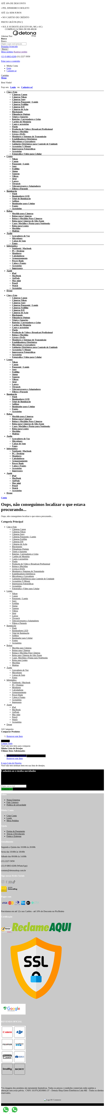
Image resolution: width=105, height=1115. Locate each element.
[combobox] (13, 43)
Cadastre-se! (27, 87)
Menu (4, 78)
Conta (4, 498)
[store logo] (24, 36)
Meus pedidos (7, 52)
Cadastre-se (12, 71)
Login (13, 87)
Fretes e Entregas (14, 836)
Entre (9, 68)
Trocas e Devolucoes (16, 834)
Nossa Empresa (13, 800)
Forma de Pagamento (16, 831)
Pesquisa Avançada (9, 46)
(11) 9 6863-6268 (8, 56)
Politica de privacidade (16, 805)
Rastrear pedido (20, 52)
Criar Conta (12, 815)
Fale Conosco (12, 802)
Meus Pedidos (13, 820)
